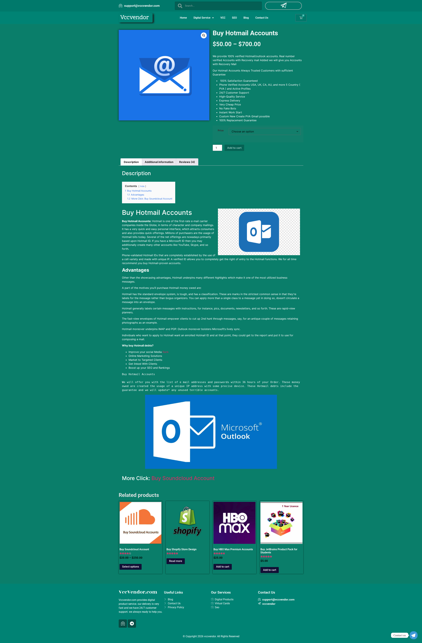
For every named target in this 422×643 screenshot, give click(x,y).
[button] (204, 35)
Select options (130, 566)
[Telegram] (132, 623)
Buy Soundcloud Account (183, 478)
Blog (246, 17)
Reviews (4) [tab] (187, 162)
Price (221, 130)
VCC (222, 17)
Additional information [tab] (159, 162)
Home (183, 17)
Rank (166, 352)
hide (142, 186)
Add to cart (234, 147)
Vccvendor (134, 18)
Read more (175, 561)
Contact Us (261, 17)
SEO (234, 17)
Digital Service (202, 17)
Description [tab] (131, 162)
